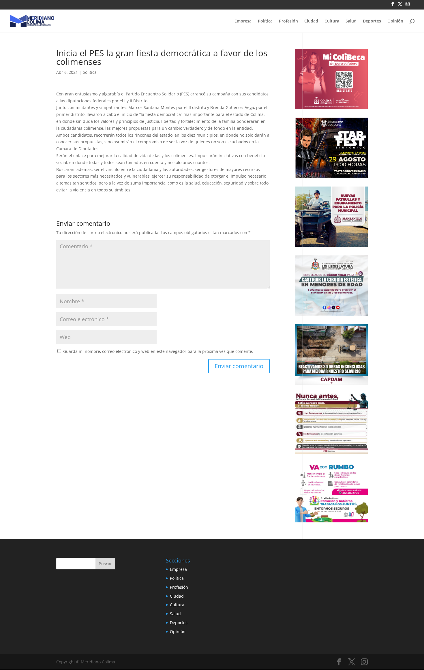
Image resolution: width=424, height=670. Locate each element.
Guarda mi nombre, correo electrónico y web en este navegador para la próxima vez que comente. (158, 351)
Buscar (105, 564)
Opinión (395, 21)
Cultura (331, 21)
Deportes (372, 21)
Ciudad (311, 21)
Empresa (243, 21)
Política (265, 21)
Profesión (288, 21)
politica (89, 72)
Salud (351, 21)
